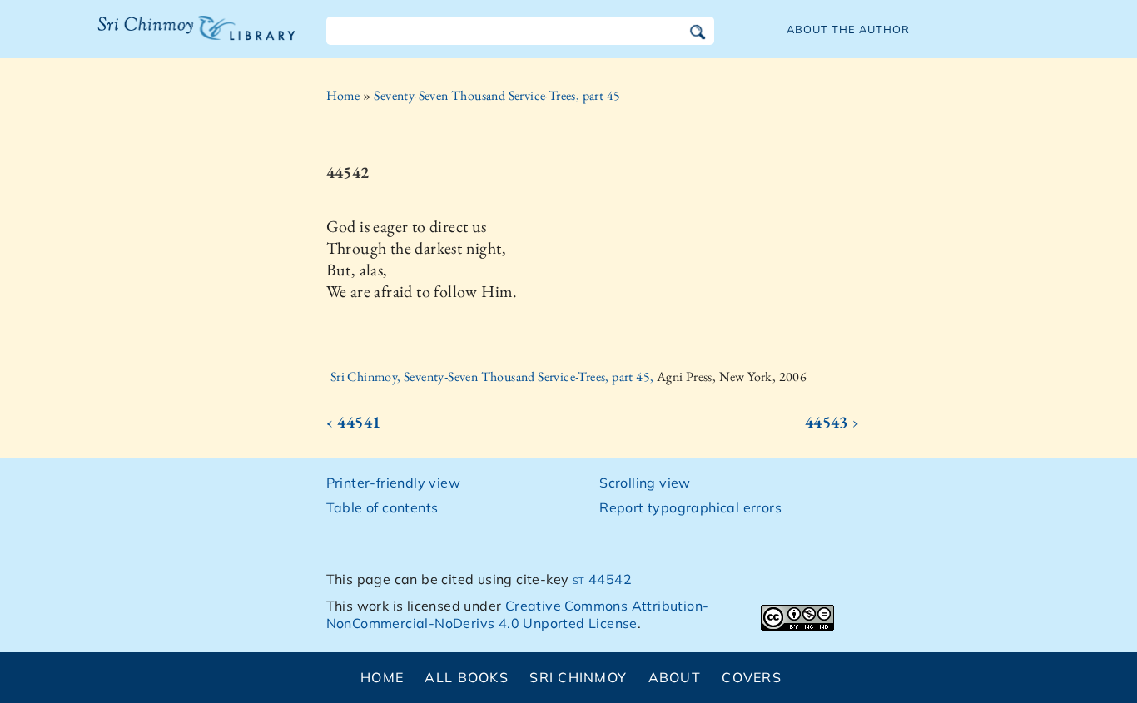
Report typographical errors (690, 507)
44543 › (832, 422)
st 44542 (602, 579)
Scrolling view (645, 482)
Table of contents (382, 507)
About (674, 677)
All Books (467, 677)
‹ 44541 (353, 422)
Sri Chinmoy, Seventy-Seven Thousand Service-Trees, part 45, (493, 376)
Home (343, 95)
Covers (752, 677)
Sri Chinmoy (578, 677)
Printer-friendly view (393, 482)
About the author (848, 29)
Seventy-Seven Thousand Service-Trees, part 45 (497, 95)
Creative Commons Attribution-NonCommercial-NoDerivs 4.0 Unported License (517, 614)
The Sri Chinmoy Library (162, 38)
